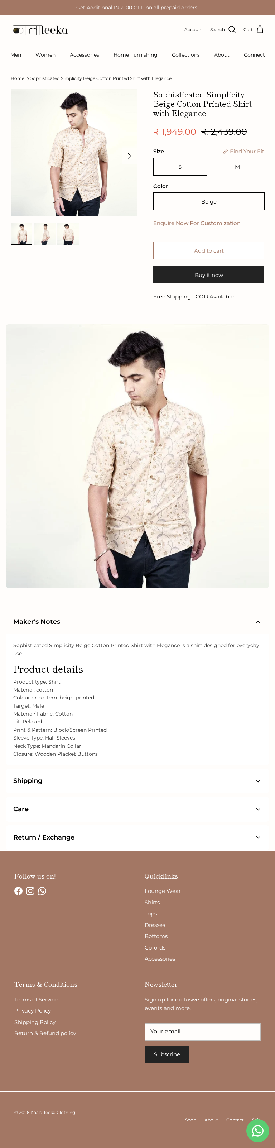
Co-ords (155, 947)
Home (17, 78)
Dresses (155, 925)
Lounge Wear (163, 891)
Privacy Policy (32, 1010)
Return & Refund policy (45, 1033)
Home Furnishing (136, 55)
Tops (151, 913)
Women (45, 55)
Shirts (152, 902)
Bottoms (156, 936)
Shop (190, 1120)
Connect (254, 55)
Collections (186, 55)
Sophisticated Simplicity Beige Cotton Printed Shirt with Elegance (101, 78)
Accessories (84, 55)
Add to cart (209, 250)
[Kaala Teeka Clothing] (39, 29)
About (222, 55)
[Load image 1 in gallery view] (74, 152)
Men (15, 55)
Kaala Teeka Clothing (52, 1112)
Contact (235, 1120)
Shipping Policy (35, 1022)
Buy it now (209, 275)
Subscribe (167, 1054)
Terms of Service (36, 999)
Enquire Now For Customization (197, 223)
